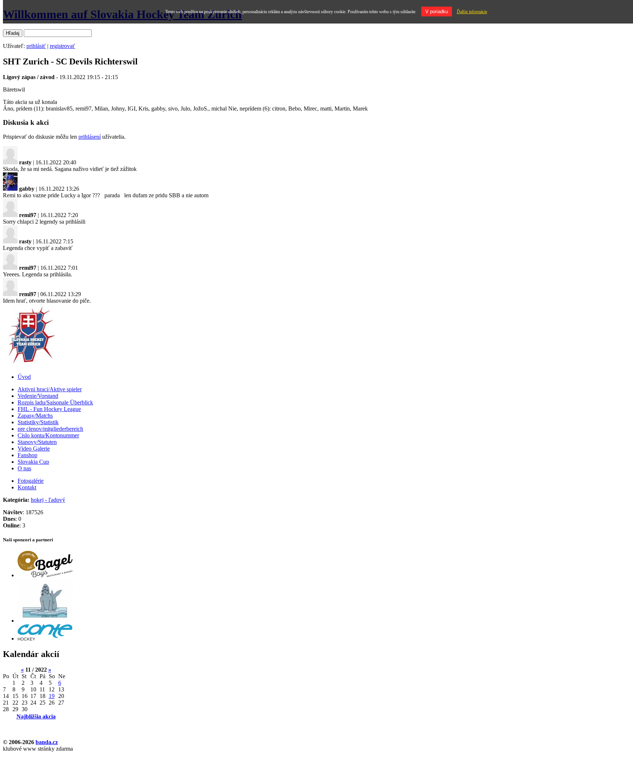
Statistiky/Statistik (38, 422)
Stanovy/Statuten (37, 442)
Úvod (24, 377)
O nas (24, 468)
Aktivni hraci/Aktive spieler (50, 389)
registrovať (62, 46)
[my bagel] (45, 575)
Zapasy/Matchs (35, 415)
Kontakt (27, 487)
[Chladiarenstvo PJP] (45, 620)
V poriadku (436, 11)
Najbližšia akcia (36, 716)
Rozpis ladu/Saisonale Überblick (55, 402)
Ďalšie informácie (472, 11)
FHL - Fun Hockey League (49, 409)
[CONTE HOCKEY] (45, 638)
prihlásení (89, 137)
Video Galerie (34, 448)
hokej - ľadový (48, 500)
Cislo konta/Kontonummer (48, 435)
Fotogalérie (31, 481)
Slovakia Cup (33, 462)
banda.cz (47, 742)
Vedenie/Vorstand (38, 396)
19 (52, 696)
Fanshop (27, 455)
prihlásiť (36, 46)
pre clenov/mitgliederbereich (50, 429)
